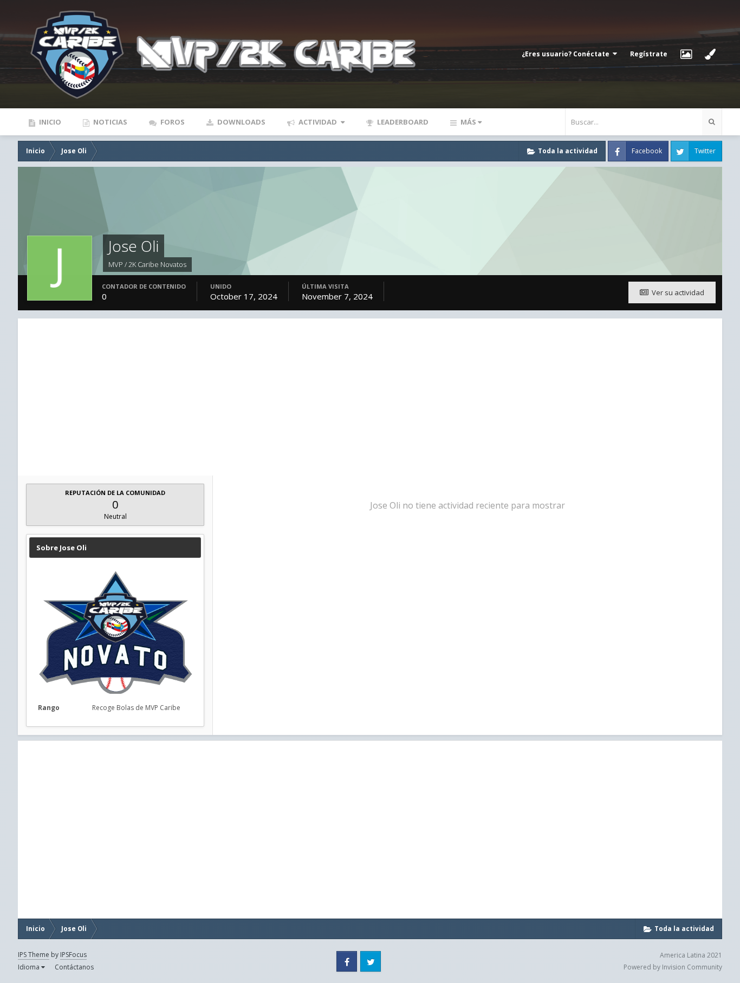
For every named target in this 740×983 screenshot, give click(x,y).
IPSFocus (73, 954)
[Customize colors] (710, 54)
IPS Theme (33, 954)
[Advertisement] (370, 394)
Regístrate (648, 53)
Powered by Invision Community (673, 967)
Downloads (240, 122)
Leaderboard (402, 122)
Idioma (29, 967)
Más (468, 122)
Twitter (705, 150)
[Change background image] (686, 54)
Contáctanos (74, 967)
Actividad (318, 122)
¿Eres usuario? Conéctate (567, 53)
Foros (172, 122)
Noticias (109, 122)
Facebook (647, 150)
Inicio (49, 122)
